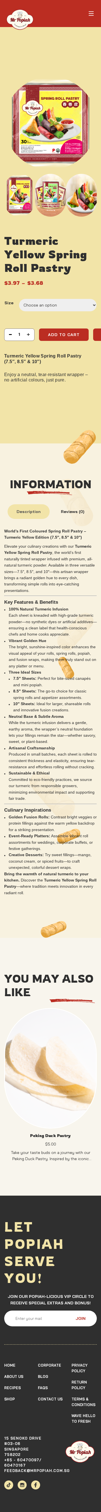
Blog (43, 1376)
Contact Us (50, 1399)
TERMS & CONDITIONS (83, 1402)
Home (9, 1365)
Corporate (49, 1365)
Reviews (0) (72, 511)
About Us (13, 1376)
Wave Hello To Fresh (83, 1419)
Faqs (43, 1388)
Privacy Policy (80, 1368)
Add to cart (64, 334)
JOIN (80, 1318)
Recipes (12, 1388)
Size (8, 302)
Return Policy (79, 1385)
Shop (9, 1399)
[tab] (29, 511)
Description (29, 511)
